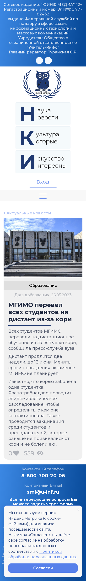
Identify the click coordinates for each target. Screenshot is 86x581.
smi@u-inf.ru (43, 492)
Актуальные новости (28, 213)
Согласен (43, 568)
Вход (43, 182)
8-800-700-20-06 (43, 475)
